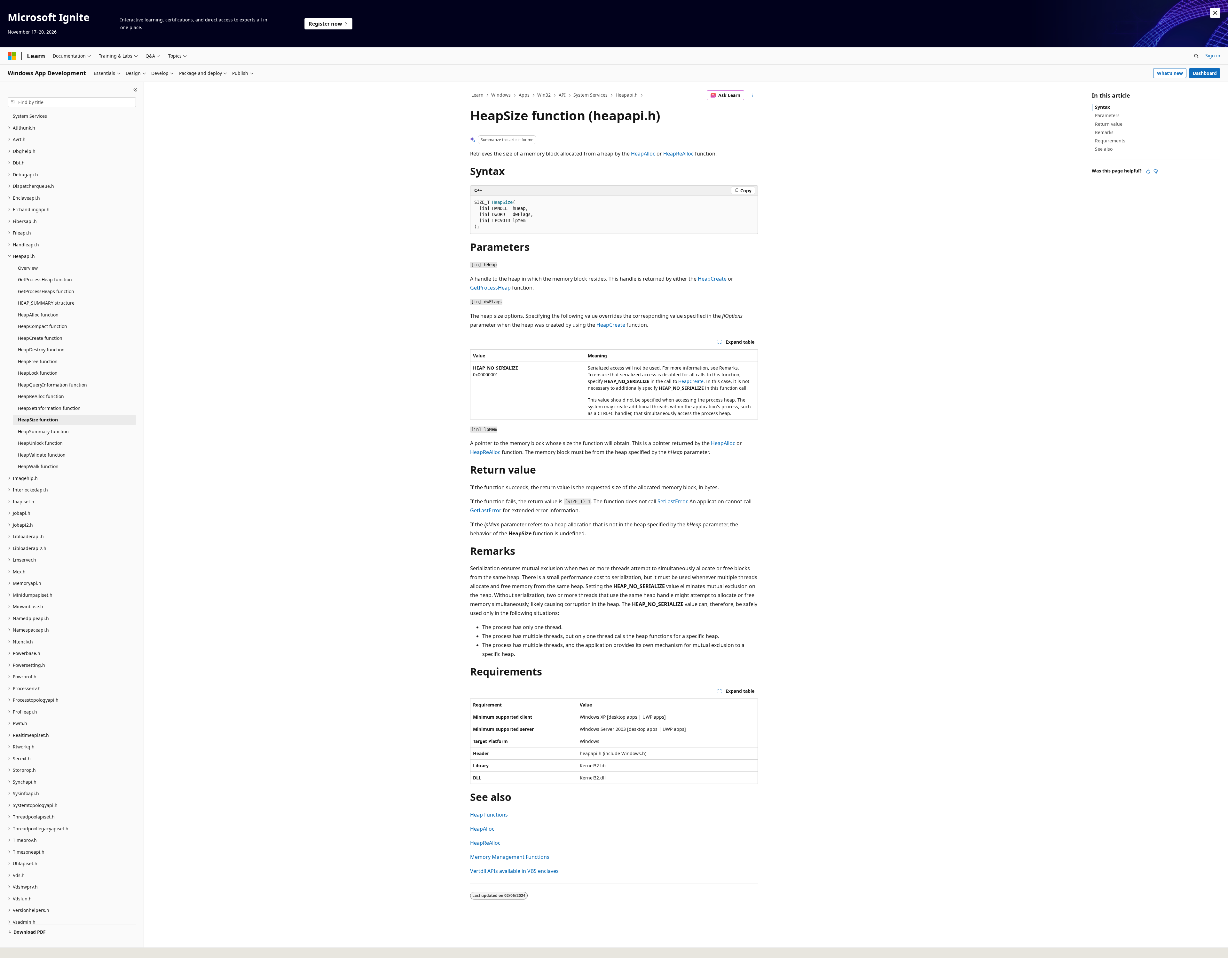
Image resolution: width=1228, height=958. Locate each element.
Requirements (1110, 141)
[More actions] (752, 95)
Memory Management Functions (509, 856)
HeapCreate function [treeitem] (40, 338)
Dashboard (1205, 73)
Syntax (1102, 107)
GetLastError (485, 510)
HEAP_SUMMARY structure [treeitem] (46, 303)
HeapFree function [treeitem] (38, 361)
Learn (477, 95)
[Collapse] (135, 89)
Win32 (544, 95)
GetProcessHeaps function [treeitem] (46, 291)
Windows (501, 95)
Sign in (1212, 55)
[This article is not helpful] (1156, 171)
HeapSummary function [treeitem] (43, 431)
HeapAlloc (643, 153)
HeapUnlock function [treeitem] (40, 443)
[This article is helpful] (1148, 171)
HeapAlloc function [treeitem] (38, 315)
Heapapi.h (627, 95)
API (562, 95)
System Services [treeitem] (30, 116)
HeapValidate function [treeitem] (42, 455)
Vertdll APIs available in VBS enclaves (514, 870)
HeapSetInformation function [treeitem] (49, 408)
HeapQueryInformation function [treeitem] (52, 385)
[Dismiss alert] (1215, 13)
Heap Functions (489, 814)
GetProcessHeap (490, 287)
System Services (590, 95)
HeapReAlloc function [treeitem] (41, 396)
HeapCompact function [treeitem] (42, 326)
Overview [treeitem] (28, 268)
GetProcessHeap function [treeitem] (45, 279)
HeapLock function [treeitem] (38, 373)
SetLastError (672, 501)
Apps (524, 95)
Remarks (1104, 132)
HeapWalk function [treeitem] (38, 466)
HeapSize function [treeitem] (38, 420)
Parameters (1107, 115)
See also (1104, 149)
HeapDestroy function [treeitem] (41, 350)
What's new (1170, 73)
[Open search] (1196, 56)
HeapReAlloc (678, 153)
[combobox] (72, 102)
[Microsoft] (12, 56)
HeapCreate (712, 278)
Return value (1108, 124)
